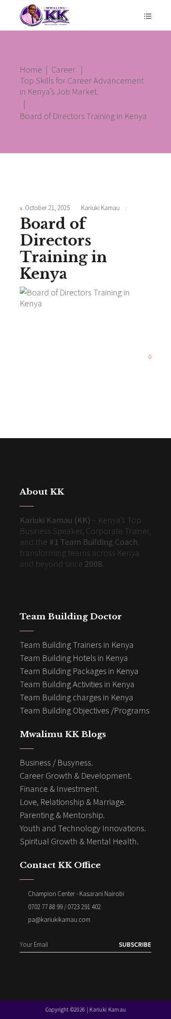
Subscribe (135, 944)
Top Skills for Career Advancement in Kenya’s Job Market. (82, 86)
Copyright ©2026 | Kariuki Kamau (85, 1009)
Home (31, 69)
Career (63, 69)
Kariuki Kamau (100, 208)
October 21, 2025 (47, 208)
